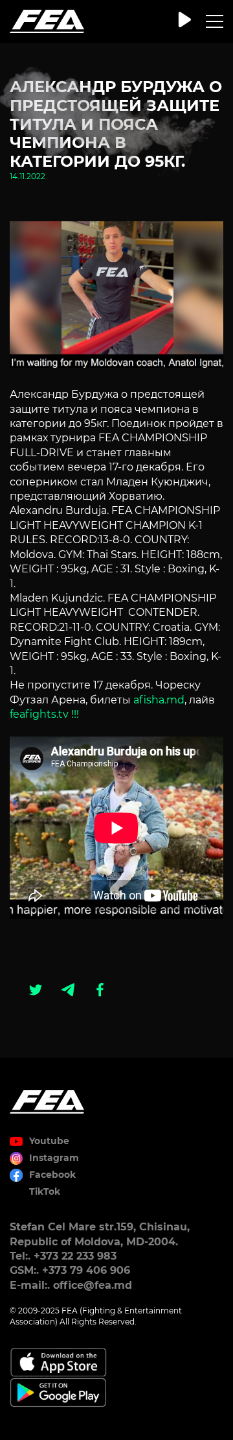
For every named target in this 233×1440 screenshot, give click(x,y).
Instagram (54, 1158)
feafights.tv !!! (44, 714)
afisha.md (158, 700)
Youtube (49, 1141)
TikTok (44, 1191)
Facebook (52, 1174)
